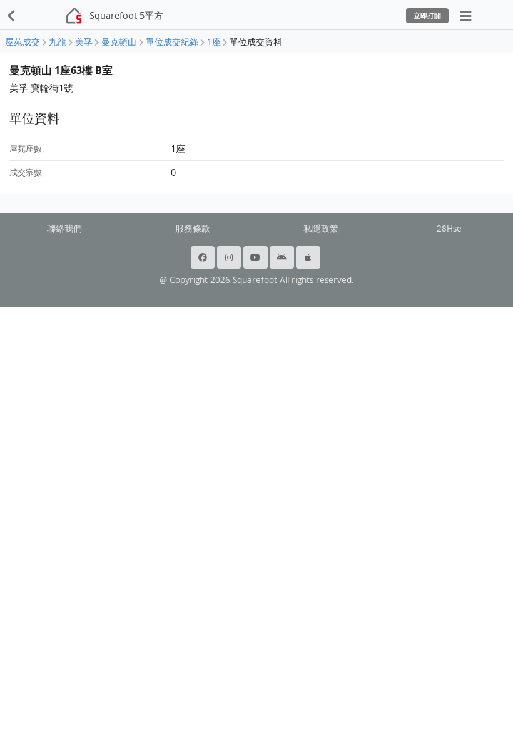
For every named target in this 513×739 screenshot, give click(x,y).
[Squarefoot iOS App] (309, 257)
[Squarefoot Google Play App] (283, 257)
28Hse (449, 228)
